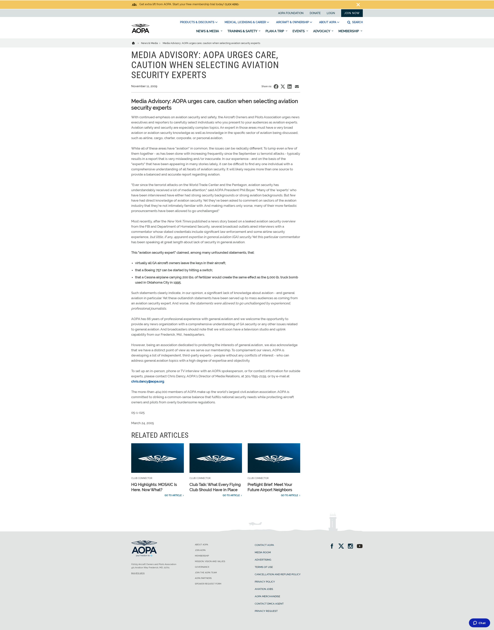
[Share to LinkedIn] (289, 86)
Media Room (263, 552)
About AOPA (327, 22)
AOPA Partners (203, 578)
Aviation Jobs (264, 589)
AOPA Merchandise (267, 596)
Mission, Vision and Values (210, 561)
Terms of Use (264, 567)
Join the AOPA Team (206, 572)
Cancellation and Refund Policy (278, 574)
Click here (231, 4)
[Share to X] (282, 86)
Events (299, 31)
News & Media (208, 31)
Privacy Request (266, 611)
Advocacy (322, 31)
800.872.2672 (138, 573)
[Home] (135, 43)
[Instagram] (351, 546)
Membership (349, 31)
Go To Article (173, 495)
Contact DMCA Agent (269, 603)
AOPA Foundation (291, 13)
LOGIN (331, 13)
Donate (315, 13)
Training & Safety (243, 31)
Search (357, 22)
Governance (202, 567)
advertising (263, 559)
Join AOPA (200, 550)
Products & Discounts (197, 22)
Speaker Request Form (208, 584)
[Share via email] (296, 86)
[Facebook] (333, 546)
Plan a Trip (275, 31)
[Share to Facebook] (276, 86)
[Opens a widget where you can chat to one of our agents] (479, 623)
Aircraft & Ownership (292, 22)
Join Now (352, 13)
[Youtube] (360, 546)
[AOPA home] (140, 32)
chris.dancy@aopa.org (147, 381)
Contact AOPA (264, 545)
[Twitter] (342, 546)
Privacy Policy (265, 581)
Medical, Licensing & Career (245, 22)
